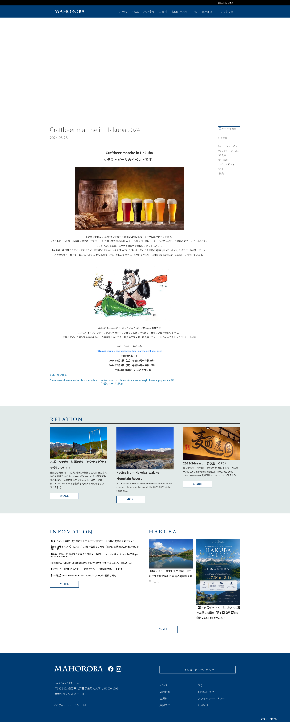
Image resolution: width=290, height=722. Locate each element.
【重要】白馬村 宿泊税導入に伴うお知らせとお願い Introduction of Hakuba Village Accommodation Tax (94, 555)
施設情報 (148, 11)
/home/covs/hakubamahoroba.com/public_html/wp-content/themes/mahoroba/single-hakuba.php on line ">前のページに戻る (112, 381)
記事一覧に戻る (58, 375)
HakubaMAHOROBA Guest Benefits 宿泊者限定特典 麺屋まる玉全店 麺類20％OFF (92, 563)
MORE (64, 496)
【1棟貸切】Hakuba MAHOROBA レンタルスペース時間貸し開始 (83, 575)
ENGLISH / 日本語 (225, 3)
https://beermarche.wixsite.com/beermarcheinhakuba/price (129, 350)
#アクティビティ (226, 164)
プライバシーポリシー (211, 698)
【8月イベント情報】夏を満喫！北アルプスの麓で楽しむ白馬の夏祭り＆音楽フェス (92, 541)
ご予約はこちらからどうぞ (197, 670)
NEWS (135, 11)
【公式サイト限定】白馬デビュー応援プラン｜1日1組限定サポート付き (86, 569)
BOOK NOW (268, 718)
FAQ (194, 11)
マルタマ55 (226, 11)
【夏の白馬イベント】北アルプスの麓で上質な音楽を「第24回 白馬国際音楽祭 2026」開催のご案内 (95, 547)
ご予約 (123, 11)
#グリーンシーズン (227, 146)
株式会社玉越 (76, 694)
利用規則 (203, 705)
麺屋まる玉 (208, 11)
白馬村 (163, 11)
